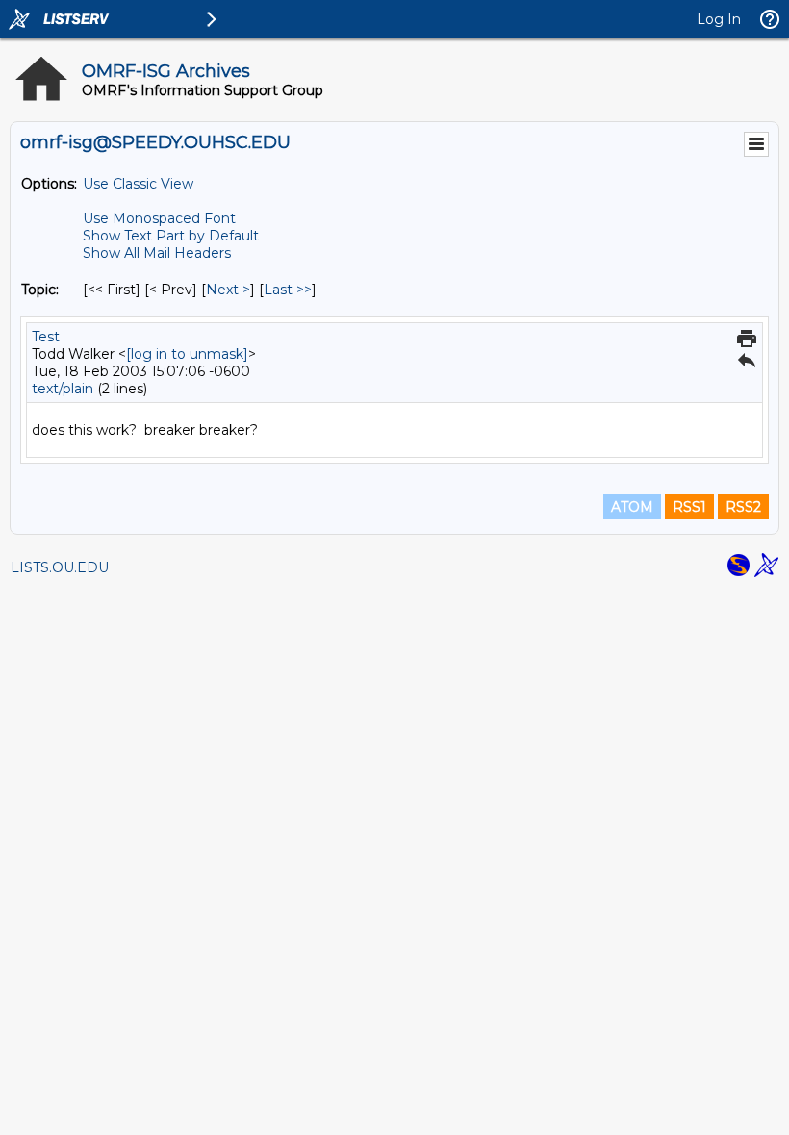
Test (46, 336)
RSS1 (689, 507)
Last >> (288, 289)
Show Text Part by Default (171, 235)
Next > (228, 289)
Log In (719, 19)
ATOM (632, 507)
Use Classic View (138, 183)
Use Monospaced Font (159, 218)
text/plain (62, 388)
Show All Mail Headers (157, 253)
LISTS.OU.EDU (60, 567)
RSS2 (743, 507)
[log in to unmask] (187, 354)
